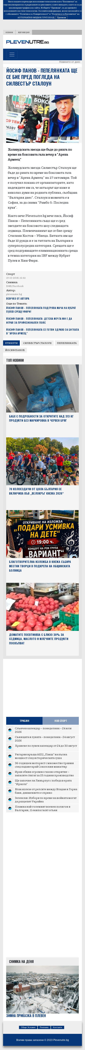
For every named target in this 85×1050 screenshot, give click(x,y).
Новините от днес (69, 61)
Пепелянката (67, 343)
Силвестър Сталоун (37, 343)
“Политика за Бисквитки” (64, 13)
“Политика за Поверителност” (34, 13)
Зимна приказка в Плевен (26, 1016)
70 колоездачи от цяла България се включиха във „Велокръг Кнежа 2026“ (36, 491)
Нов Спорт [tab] (60, 720)
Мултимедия (24, 32)
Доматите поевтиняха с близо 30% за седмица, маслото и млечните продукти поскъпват (38, 638)
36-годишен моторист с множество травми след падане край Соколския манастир (44, 765)
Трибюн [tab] (24, 720)
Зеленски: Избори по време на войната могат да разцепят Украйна (46, 799)
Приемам (61, 17)
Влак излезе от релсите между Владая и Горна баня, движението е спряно (46, 791)
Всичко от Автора (17, 298)
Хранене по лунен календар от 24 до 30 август (46, 745)
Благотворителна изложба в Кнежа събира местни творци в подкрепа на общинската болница (40, 565)
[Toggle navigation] (12, 54)
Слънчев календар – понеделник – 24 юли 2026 (43, 730)
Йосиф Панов (15, 350)
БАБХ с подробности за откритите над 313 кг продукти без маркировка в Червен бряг (41, 418)
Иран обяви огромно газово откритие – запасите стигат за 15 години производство (44, 773)
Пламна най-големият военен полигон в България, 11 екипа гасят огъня (42, 808)
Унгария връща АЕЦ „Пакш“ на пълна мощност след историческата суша (41, 756)
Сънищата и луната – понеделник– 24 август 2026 (45, 739)
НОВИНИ (9, 32)
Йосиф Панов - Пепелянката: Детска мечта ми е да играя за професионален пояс (39, 320)
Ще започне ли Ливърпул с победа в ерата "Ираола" (43, 782)
